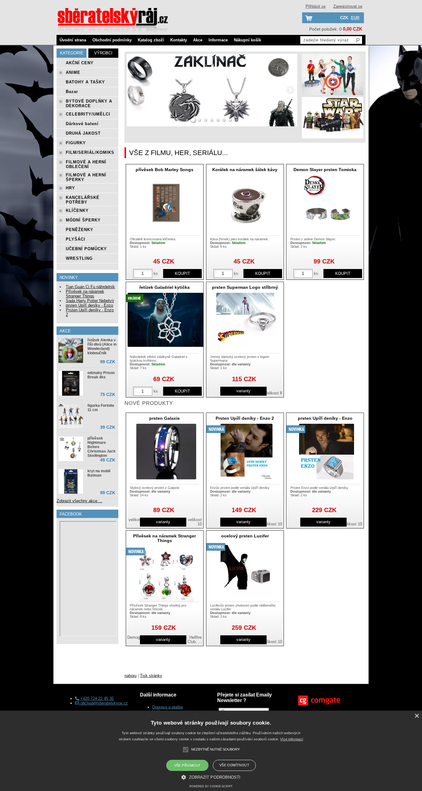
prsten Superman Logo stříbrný (245, 287)
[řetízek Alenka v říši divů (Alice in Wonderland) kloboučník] (70, 350)
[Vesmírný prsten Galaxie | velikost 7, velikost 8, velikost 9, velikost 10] (166, 451)
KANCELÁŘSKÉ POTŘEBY (82, 199)
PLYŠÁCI (75, 239)
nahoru (130, 675)
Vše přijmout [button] (187, 765)
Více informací (291, 739)
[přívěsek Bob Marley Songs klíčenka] (166, 203)
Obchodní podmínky (112, 40)
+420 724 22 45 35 (96, 698)
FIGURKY (76, 143)
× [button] (416, 716)
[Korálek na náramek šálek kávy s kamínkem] (246, 203)
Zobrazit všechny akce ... (79, 501)
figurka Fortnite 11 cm (100, 407)
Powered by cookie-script (211, 786)
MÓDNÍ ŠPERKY (83, 220)
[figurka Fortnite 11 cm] (70, 416)
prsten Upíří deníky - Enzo (325, 418)
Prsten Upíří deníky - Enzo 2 (245, 418)
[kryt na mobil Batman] (70, 481)
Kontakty (178, 40)
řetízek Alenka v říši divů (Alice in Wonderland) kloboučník (101, 346)
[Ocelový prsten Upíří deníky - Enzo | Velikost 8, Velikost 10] (326, 451)
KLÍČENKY (77, 210)
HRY (70, 188)
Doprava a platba (167, 707)
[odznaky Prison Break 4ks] (70, 383)
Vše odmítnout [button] (234, 765)
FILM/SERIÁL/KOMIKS (90, 152)
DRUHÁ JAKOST (83, 133)
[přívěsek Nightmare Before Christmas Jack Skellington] (70, 448)
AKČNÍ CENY (80, 63)
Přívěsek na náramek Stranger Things (164, 538)
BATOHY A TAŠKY (85, 82)
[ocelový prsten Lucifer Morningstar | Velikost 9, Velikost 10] (246, 569)
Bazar (72, 91)
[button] (210, 777)
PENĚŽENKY (79, 229)
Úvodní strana (73, 40)
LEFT (133, 90)
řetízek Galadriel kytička (164, 287)
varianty (243, 391)
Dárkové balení (82, 123)
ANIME (73, 72)
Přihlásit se (316, 6)
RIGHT (290, 90)
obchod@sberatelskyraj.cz (103, 703)
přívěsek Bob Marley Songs (164, 169)
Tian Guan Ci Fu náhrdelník (90, 286)
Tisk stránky (151, 675)
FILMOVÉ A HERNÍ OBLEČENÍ (86, 164)
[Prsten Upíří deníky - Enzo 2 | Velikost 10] (246, 451)
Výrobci (103, 53)
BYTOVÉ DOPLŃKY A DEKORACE (89, 103)
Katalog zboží (151, 40)
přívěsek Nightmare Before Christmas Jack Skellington (101, 447)
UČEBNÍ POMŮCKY (86, 248)
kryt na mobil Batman (98, 473)
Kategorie (71, 53)
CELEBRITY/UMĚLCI (88, 114)
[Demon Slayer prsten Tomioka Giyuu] (326, 203)
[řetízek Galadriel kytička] (166, 320)
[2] (193, 120)
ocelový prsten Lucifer (245, 535)
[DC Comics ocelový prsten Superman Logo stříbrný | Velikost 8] (246, 320)
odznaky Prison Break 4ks (101, 375)
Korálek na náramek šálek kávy (244, 169)
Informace (218, 40)
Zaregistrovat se (347, 6)
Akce (197, 40)
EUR (355, 17)
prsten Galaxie (164, 418)
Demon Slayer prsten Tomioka (325, 169)
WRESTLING (79, 258)
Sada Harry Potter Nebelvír (90, 300)
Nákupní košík (247, 40)
